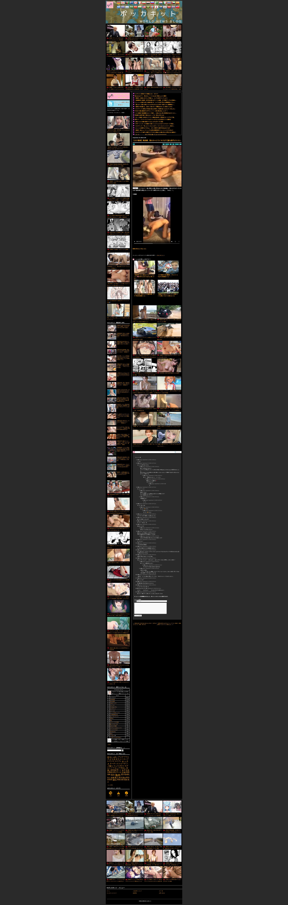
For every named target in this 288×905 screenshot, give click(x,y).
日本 (124, 772)
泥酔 (108, 774)
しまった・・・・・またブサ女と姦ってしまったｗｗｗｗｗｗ (150, 134)
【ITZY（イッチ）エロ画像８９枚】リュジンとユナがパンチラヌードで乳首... (154, 123)
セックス (167, 144)
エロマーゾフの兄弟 (114, 722)
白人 (173, 144)
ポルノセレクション (114, 716)
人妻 (111, 770)
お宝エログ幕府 (113, 726)
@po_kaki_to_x (160, 255)
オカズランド (113, 708)
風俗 (163, 144)
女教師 (109, 772)
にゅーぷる (112, 710)
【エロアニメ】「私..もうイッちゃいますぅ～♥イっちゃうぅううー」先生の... (154, 126)
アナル (126, 757)
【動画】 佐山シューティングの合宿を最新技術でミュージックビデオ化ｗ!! (154, 130)
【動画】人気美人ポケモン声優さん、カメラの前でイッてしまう (151, 98)
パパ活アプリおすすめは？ (116, 737)
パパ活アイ (112, 735)
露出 (115, 780)
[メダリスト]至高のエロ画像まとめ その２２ (146, 93)
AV (108, 757)
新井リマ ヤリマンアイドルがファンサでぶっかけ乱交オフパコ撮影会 (153, 119)
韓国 (118, 780)
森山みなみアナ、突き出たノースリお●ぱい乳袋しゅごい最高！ (151, 96)
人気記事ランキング (137, 891)
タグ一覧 (161, 891)
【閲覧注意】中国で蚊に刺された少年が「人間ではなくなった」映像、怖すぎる (144, 624)
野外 (110, 780)
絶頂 (180, 144)
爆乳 (128, 774)
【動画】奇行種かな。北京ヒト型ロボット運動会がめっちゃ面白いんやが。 (154, 106)
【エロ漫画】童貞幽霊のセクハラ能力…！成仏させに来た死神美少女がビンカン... (155, 113)
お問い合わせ (162, 893)
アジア (121, 757)
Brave (111, 733)
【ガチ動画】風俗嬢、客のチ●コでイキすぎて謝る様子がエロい (157, 140)
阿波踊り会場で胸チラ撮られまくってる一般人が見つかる (149, 115)
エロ (134, 144)
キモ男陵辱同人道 (114, 714)
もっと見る (110, 785)
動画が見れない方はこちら (139, 248)
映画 (127, 772)
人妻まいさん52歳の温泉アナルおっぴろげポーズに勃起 (149, 121)
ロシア (117, 768)
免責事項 (135, 893)
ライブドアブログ (114, 729)
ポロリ (121, 766)
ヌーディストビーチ (118, 764)
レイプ (111, 768)
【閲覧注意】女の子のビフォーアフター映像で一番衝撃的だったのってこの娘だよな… (169, 624)
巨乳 (114, 772)
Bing (111, 720)
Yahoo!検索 (112, 701)
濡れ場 (123, 774)
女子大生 (125, 770)
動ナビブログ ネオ (114, 724)
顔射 (122, 780)
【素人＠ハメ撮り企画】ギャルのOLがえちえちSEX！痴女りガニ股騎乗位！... (155, 104)
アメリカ (177, 144)
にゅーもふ (112, 705)
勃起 (114, 770)
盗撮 (112, 778)
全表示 (109, 744)
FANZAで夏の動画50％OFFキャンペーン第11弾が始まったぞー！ (151, 111)
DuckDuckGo (113, 731)
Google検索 (112, 699)
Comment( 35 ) (178, 452)
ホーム (108, 891)
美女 (124, 778)
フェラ (116, 766)
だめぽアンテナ (113, 703)
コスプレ (118, 761)
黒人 (171, 144)
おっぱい (114, 757)
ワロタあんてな (113, 707)
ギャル (111, 761)
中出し (123, 768)
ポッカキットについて (112, 893)
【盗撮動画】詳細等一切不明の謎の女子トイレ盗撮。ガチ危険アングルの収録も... (155, 100)
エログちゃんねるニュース (116, 727)
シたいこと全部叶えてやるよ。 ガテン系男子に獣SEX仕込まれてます (153, 128)
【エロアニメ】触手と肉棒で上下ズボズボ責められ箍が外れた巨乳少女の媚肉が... (155, 132)
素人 (116, 778)
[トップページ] (109, 4)
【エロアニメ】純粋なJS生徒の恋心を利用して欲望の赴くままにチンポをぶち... (155, 108)
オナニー (119, 759)
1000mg (111, 718)
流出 (113, 775)
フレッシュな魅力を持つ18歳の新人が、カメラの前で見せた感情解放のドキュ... (155, 102)
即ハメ (119, 770)
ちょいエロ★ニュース (115, 712)
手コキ (118, 772)
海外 (118, 775)
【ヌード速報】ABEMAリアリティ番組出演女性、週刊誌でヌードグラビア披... (155, 117)
